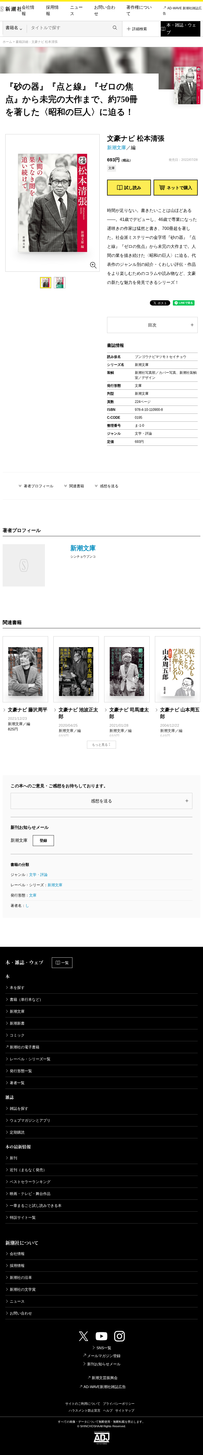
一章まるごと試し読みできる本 (36, 1205)
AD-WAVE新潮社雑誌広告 (105, 1387)
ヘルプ (108, 1410)
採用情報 (52, 10)
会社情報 (28, 10)
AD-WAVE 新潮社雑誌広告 (182, 10)
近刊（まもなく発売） (28, 1170)
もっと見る (100, 745)
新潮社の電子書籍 (24, 1047)
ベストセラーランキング (30, 1182)
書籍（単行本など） (26, 999)
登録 (43, 840)
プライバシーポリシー (119, 1404)
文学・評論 (38, 874)
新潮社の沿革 (21, 1277)
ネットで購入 (179, 187)
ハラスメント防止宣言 (84, 1410)
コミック (17, 1035)
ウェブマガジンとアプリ (30, 1120)
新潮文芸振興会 (105, 1378)
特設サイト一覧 (23, 1217)
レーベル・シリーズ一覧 (30, 1059)
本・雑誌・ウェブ (181, 29)
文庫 (32, 895)
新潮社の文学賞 (23, 1289)
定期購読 (17, 1132)
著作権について (139, 10)
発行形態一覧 (21, 1071)
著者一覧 (17, 1083)
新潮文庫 (116, 147)
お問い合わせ (104, 10)
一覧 (65, 963)
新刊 (13, 1158)
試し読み (132, 187)
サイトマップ (124, 1410)
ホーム (7, 42)
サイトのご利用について (82, 1404)
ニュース (76, 10)
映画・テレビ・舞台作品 (30, 1194)
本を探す (17, 987)
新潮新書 (17, 1023)
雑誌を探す (19, 1108)
